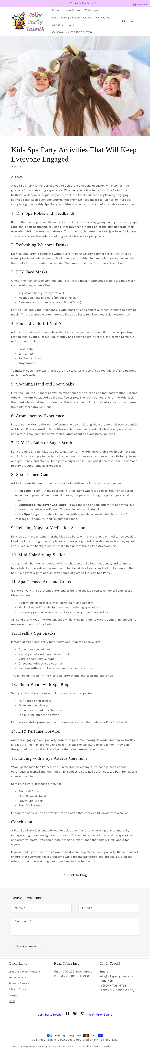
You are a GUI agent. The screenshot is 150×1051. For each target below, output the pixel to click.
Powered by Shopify (46, 1046)
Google (13, 995)
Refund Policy (17, 977)
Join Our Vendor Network (24, 971)
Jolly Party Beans (50, 1014)
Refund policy (66, 1046)
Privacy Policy (17, 989)
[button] (124, 21)
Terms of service (102, 1046)
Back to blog (77, 875)
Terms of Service (19, 983)
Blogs (12, 1001)
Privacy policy (84, 1046)
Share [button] (18, 176)
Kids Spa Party (99, 402)
